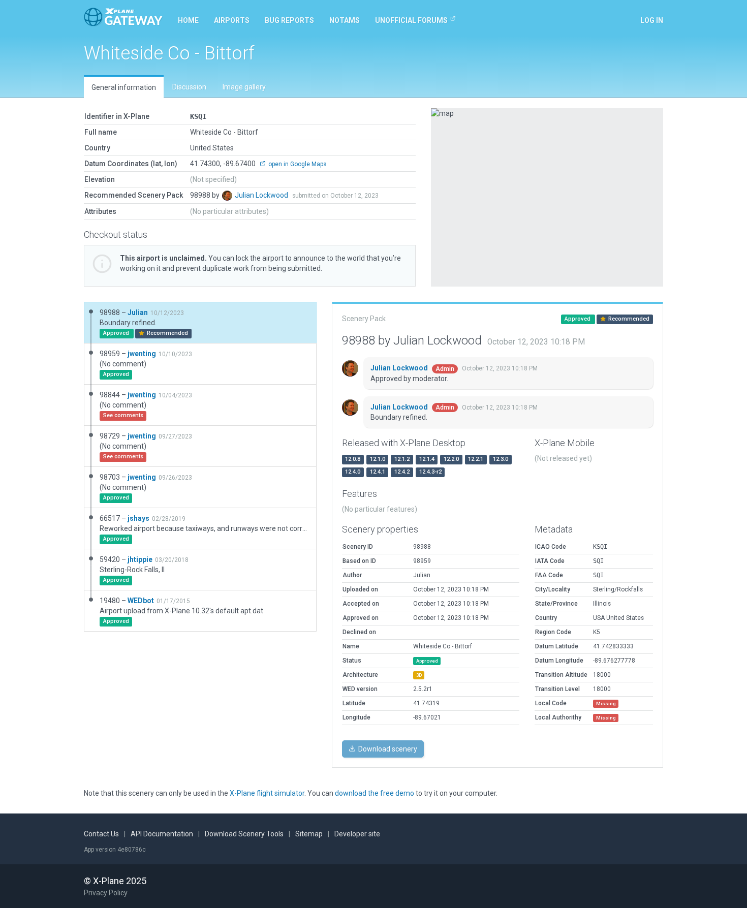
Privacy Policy (106, 893)
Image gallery (244, 87)
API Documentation (162, 834)
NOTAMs (344, 20)
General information (123, 87)
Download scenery (387, 749)
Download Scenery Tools (244, 834)
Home (188, 20)
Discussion (189, 87)
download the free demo (374, 793)
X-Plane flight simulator (267, 793)
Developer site (357, 834)
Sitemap (309, 834)
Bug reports (289, 20)
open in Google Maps (296, 164)
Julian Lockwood (262, 195)
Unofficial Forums (411, 20)
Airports (232, 20)
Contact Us (101, 834)
